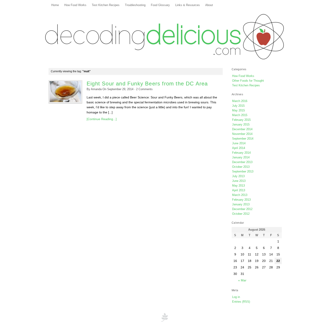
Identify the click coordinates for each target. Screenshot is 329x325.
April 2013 (238, 190)
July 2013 (238, 176)
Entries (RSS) (241, 301)
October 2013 (241, 166)
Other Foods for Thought (248, 80)
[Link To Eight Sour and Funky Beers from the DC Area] (65, 91)
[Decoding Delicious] (164, 36)
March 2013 (239, 195)
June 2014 (239, 143)
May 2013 (238, 185)
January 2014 (241, 157)
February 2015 (241, 119)
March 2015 (239, 115)
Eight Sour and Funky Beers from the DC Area (147, 84)
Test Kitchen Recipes (106, 5)
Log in (236, 297)
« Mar (242, 280)
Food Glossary (160, 5)
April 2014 (238, 148)
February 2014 (241, 152)
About (209, 5)
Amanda (96, 89)
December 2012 (242, 209)
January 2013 (241, 204)
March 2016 (239, 101)
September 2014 (242, 138)
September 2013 (242, 171)
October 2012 (241, 213)
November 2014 (242, 134)
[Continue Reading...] (102, 119)
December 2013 (242, 162)
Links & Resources (187, 5)
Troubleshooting (135, 5)
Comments (144, 89)
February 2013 (241, 199)
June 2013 (239, 181)
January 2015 (241, 124)
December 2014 (242, 129)
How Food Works (75, 5)
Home (55, 5)
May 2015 (238, 110)
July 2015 (238, 105)
